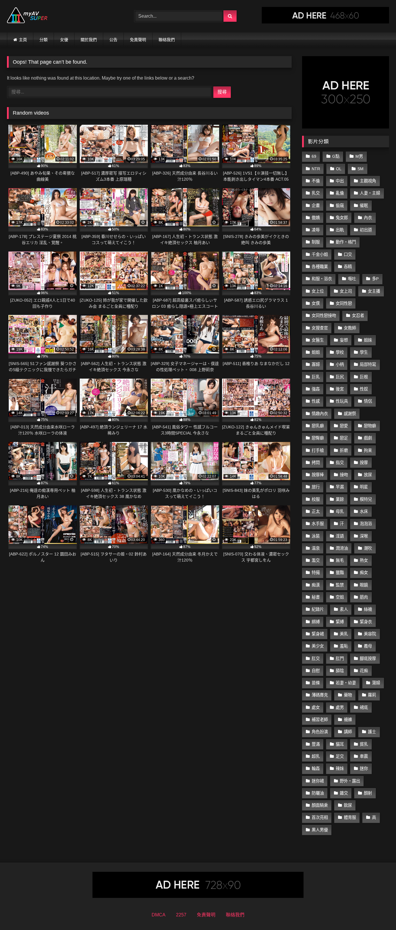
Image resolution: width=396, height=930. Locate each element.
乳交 (316, 193)
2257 (181, 914)
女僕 (316, 303)
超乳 (316, 756)
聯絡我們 (167, 39)
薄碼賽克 (320, 695)
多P (375, 278)
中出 (340, 181)
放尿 (368, 474)
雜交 (344, 793)
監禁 (340, 585)
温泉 (316, 548)
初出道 (366, 230)
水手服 (318, 523)
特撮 (316, 572)
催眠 (364, 205)
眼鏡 (364, 585)
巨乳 (316, 377)
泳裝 (316, 536)
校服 (316, 499)
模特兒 (366, 499)
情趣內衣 (320, 413)
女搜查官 (320, 328)
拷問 (316, 462)
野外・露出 (350, 781)
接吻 (344, 474)
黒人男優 (320, 830)
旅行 (316, 487)
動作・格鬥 (346, 242)
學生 (364, 352)
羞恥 (344, 646)
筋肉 (364, 597)
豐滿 (316, 744)
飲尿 (348, 805)
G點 (335, 156)
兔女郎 (342, 217)
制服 (316, 242)
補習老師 (320, 719)
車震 (364, 756)
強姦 (316, 389)
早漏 (340, 487)
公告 (113, 39)
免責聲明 (138, 39)
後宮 (340, 389)
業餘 (340, 499)
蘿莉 (372, 695)
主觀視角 (368, 181)
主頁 (23, 39)
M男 (359, 156)
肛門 (340, 658)
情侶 (368, 401)
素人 (344, 609)
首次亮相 (320, 817)
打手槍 (318, 450)
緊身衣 (366, 621)
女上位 (318, 291)
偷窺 (340, 205)
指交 (340, 462)
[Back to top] (378, 912)
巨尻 (340, 377)
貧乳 (364, 744)
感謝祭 (350, 413)
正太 (316, 511)
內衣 (368, 217)
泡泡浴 (366, 523)
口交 (348, 254)
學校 (340, 352)
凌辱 (316, 230)
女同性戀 (344, 303)
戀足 (344, 438)
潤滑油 (342, 548)
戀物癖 (370, 425)
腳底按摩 (368, 658)
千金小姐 (320, 254)
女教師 (350, 328)
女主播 (374, 291)
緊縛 (340, 621)
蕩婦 (376, 682)
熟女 (364, 560)
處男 (340, 707)
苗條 (316, 682)
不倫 (316, 181)
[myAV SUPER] (27, 16)
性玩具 (342, 401)
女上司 (346, 291)
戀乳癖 (318, 425)
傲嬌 (316, 217)
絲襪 (368, 609)
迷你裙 (318, 781)
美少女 (318, 646)
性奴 (364, 389)
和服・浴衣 (322, 278)
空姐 (340, 597)
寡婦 (316, 364)
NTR (316, 168)
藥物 (348, 695)
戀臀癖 (318, 438)
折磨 (344, 450)
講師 (348, 731)
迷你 (364, 768)
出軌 (340, 230)
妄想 (344, 340)
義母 (368, 646)
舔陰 (340, 670)
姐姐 (316, 352)
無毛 (340, 560)
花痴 (364, 670)
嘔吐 (352, 278)
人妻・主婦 (370, 193)
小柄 (340, 364)
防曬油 (318, 793)
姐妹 (368, 340)
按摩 (364, 462)
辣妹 (340, 768)
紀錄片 (318, 609)
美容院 (370, 634)
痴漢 (316, 585)
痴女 (364, 572)
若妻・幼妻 (346, 682)
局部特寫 (368, 364)
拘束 (368, 450)
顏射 (368, 793)
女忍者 (358, 315)
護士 (372, 731)
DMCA (159, 914)
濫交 (316, 560)
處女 (316, 707)
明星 (364, 487)
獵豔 (340, 572)
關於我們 (89, 39)
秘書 (316, 597)
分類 (43, 39)
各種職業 (320, 266)
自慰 (316, 670)
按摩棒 (318, 474)
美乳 (344, 634)
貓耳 (340, 744)
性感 (316, 401)
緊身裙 (318, 634)
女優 (64, 39)
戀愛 (344, 425)
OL (338, 168)
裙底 (364, 707)
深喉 (364, 536)
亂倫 (340, 193)
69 (314, 156)
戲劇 (368, 438)
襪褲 (348, 719)
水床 (364, 511)
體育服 (350, 817)
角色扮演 (320, 731)
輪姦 (316, 768)
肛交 (316, 658)
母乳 (340, 511)
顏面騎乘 (320, 805)
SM (360, 168)
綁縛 (316, 621)
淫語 (340, 536)
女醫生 (318, 340)
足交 (340, 756)
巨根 (364, 377)
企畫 (316, 205)
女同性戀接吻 (324, 315)
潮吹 (368, 548)
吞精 (348, 266)
